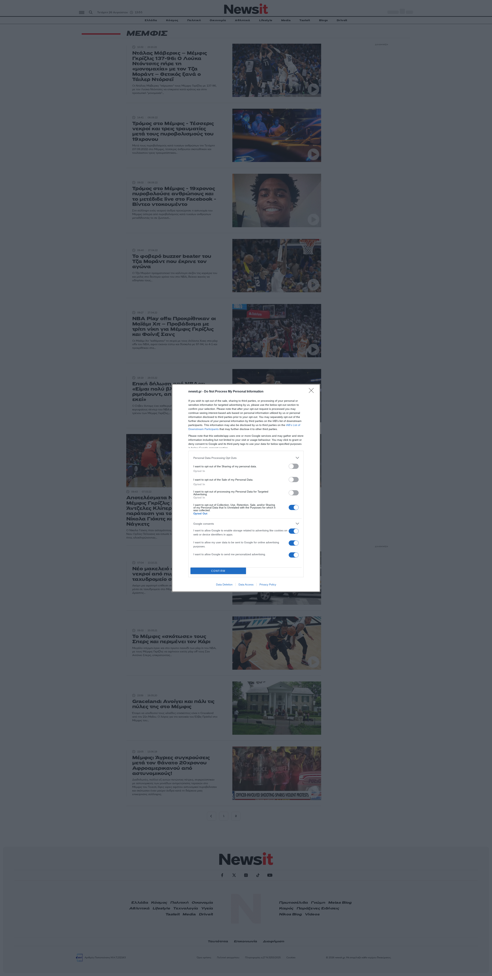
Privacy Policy (267, 584)
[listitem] (246, 458)
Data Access (246, 584)
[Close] (312, 391)
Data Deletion (224, 584)
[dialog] (246, 488)
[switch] (294, 466)
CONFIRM (218, 570)
